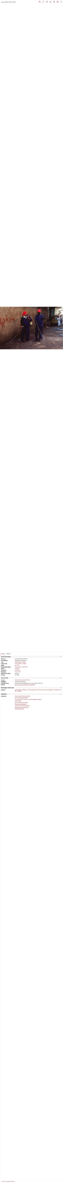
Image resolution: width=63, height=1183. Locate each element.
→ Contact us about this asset (8, 1181)
